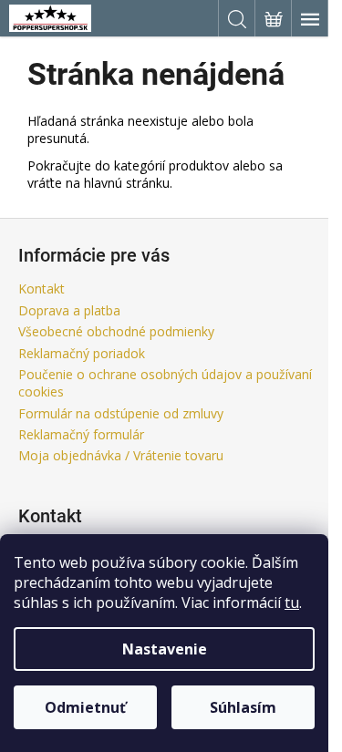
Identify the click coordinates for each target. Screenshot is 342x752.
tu (292, 602)
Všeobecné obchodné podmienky (116, 331)
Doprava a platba (69, 310)
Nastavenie (164, 649)
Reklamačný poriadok (81, 353)
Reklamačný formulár (81, 434)
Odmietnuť (85, 707)
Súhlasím (243, 707)
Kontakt (41, 288)
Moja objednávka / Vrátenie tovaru (120, 455)
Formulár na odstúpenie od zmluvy (120, 413)
